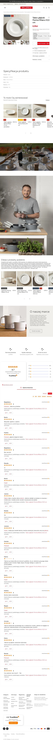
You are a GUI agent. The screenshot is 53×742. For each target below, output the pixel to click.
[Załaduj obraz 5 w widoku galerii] (23, 42)
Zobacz (48, 100)
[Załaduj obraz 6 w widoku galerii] (27, 42)
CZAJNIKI (5, 710)
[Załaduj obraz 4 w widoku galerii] (18, 42)
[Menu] (4, 7)
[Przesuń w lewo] (26, 133)
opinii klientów (13, 371)
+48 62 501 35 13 (22, 4)
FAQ (28, 698)
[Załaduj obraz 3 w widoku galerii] (14, 42)
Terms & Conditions (20, 734)
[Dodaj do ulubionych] (49, 17)
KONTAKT (13, 699)
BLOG (12, 703)
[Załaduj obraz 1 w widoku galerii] (5, 42)
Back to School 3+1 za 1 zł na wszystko (15, 12)
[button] (44, 7)
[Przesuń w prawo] (26, 27)
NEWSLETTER (14, 701)
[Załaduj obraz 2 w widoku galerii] (10, 42)
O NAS (12, 697)
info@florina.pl (9, 4)
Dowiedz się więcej (36, 331)
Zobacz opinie (13, 722)
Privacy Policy (6, 734)
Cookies (13, 734)
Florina (4, 12)
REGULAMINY (22, 708)
